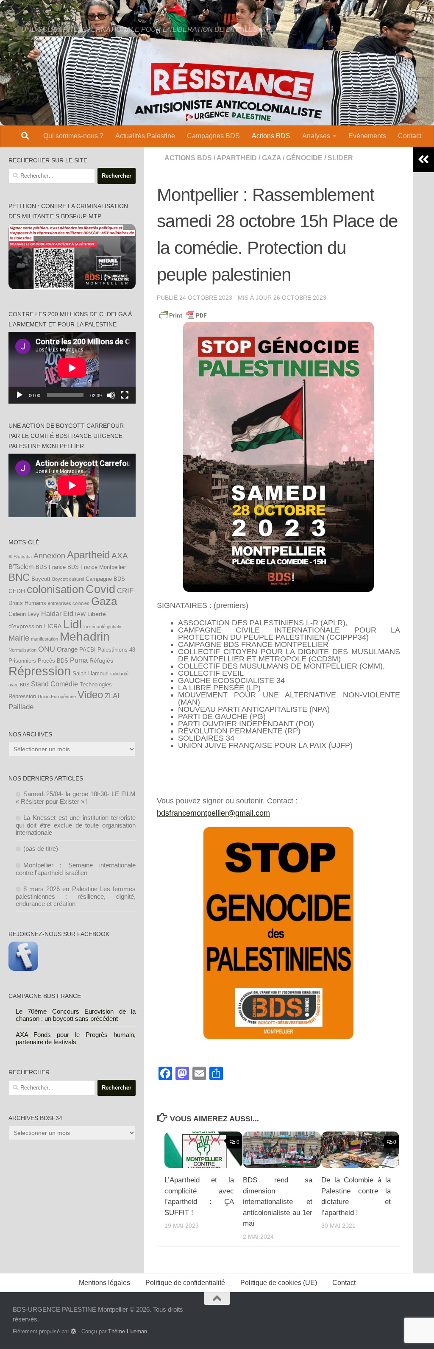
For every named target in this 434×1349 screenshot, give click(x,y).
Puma (79, 660)
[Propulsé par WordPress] (73, 1331)
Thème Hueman (127, 1331)
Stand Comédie (54, 684)
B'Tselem (21, 566)
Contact (409, 135)
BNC (19, 577)
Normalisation (22, 649)
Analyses (316, 135)
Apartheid (237, 158)
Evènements (367, 135)
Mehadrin (85, 636)
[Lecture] (19, 395)
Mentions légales (104, 1282)
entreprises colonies (68, 603)
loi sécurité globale (102, 626)
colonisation (55, 589)
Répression (39, 671)
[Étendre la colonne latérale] (423, 159)
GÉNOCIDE (304, 158)
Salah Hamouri (90, 674)
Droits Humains (27, 603)
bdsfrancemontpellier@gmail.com (213, 813)
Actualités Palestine (145, 135)
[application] (72, 368)
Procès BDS (53, 661)
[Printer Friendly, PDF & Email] (183, 315)
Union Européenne (57, 696)
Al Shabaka (20, 556)
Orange (67, 649)
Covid (100, 589)
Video (90, 694)
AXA (119, 555)
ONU (46, 649)
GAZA (271, 158)
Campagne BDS (105, 579)
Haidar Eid (57, 613)
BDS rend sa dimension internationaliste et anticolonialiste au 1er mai (277, 1201)
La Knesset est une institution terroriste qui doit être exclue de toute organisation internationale (76, 825)
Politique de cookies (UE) (278, 1282)
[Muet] (111, 395)
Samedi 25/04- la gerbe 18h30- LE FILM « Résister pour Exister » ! (76, 797)
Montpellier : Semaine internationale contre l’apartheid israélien (76, 868)
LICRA (52, 626)
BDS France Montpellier (96, 567)
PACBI (87, 650)
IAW (80, 614)
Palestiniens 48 (116, 650)
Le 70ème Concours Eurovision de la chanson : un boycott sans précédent (76, 1015)
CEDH (16, 591)
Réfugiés (101, 660)
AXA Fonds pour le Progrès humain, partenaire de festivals (76, 1038)
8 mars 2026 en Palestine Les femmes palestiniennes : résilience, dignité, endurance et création (76, 896)
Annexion (49, 556)
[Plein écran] (124, 395)
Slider (340, 158)
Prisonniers (22, 661)
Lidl (72, 624)
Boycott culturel (68, 579)
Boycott (40, 579)
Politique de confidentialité (185, 1282)
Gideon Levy (23, 614)
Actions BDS (271, 135)
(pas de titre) (40, 848)
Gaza (104, 601)
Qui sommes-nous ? (73, 135)
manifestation (44, 638)
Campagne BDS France (44, 995)
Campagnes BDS (213, 135)
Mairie (18, 638)
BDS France (51, 567)
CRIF (125, 590)
